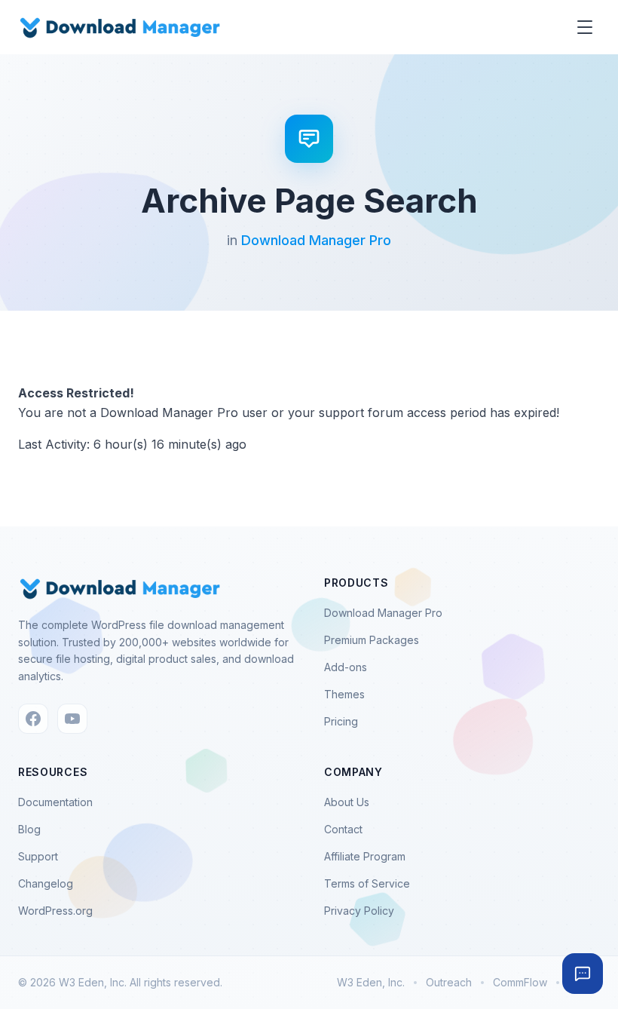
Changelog (45, 883)
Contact (343, 829)
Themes (344, 694)
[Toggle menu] (585, 27)
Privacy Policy (359, 910)
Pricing (341, 721)
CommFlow (520, 982)
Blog (29, 829)
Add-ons (345, 667)
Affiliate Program (364, 856)
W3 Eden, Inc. (371, 982)
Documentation (55, 802)
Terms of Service (367, 883)
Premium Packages (371, 639)
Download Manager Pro (316, 240)
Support (38, 856)
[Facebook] (33, 719)
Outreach (449, 982)
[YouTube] (72, 719)
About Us (346, 802)
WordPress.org (55, 910)
